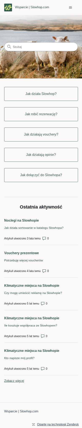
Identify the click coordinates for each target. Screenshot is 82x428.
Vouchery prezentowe (21, 253)
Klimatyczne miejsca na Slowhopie (31, 285)
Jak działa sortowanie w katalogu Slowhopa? (33, 227)
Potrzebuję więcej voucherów (23, 260)
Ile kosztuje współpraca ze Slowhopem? (30, 325)
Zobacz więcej (14, 381)
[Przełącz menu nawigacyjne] (70, 7)
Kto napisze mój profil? (19, 358)
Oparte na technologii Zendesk (58, 424)
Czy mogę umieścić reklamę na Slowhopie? (33, 293)
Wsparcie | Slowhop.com (21, 411)
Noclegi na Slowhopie (21, 220)
